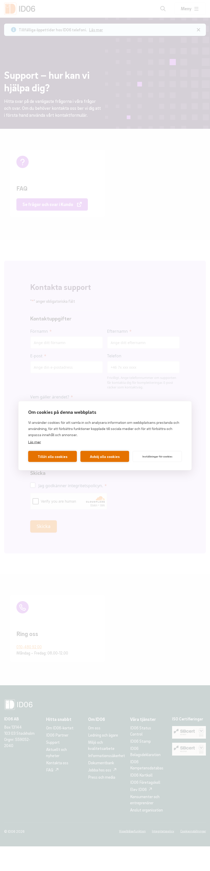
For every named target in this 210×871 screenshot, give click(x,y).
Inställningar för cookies (157, 456)
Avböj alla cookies (105, 456)
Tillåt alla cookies (52, 456)
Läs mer (34, 441)
